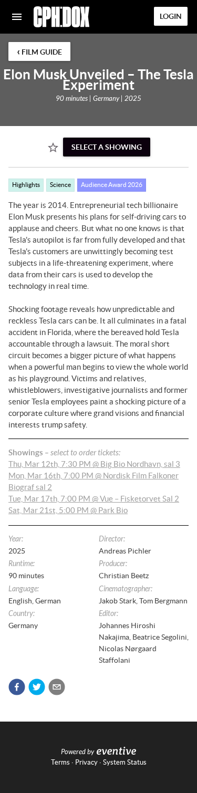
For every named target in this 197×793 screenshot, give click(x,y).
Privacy (86, 762)
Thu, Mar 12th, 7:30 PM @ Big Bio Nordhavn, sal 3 (94, 464)
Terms (60, 762)
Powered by (77, 752)
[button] (16, 687)
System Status (125, 762)
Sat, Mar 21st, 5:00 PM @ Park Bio (68, 510)
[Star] (53, 147)
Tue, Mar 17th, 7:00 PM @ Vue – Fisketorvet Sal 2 (93, 498)
